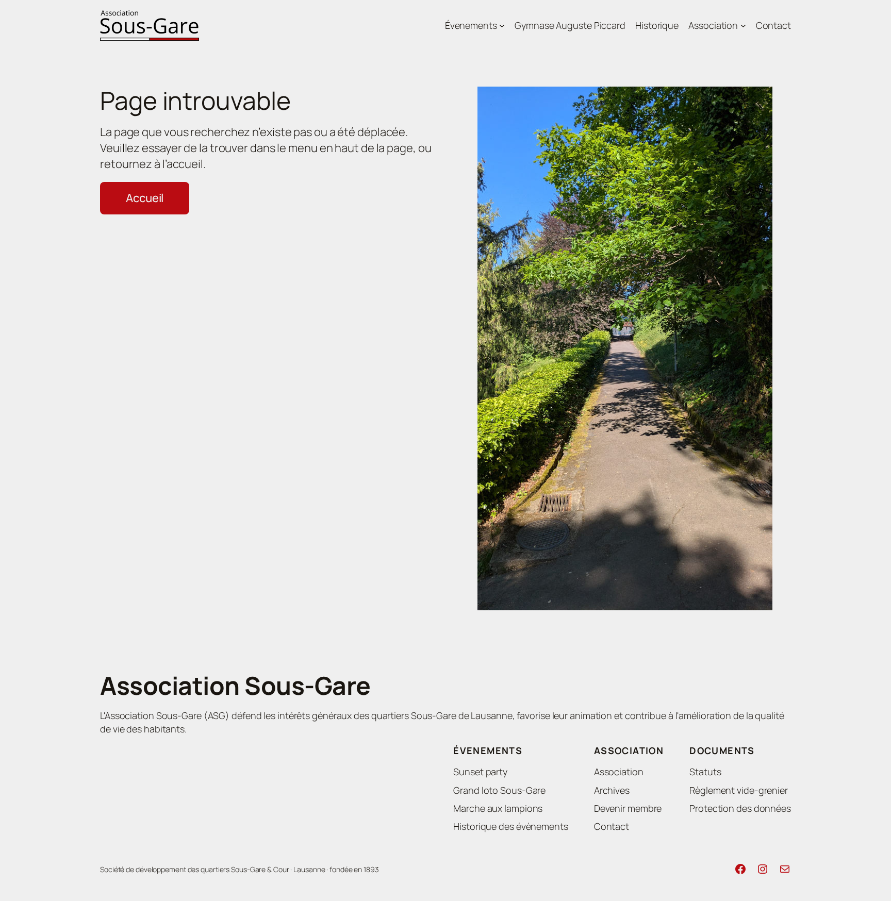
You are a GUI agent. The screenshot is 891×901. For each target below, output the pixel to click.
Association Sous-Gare (235, 685)
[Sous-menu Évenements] (502, 25)
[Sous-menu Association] (743, 25)
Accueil (144, 198)
